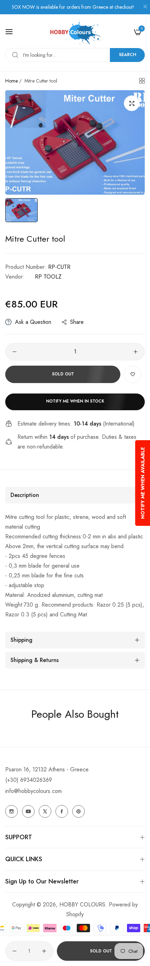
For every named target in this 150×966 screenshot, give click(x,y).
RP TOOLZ (48, 277)
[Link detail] (11, 811)
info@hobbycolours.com (33, 791)
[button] (132, 374)
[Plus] (135, 352)
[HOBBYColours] (75, 32)
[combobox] (75, 55)
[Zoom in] (132, 103)
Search (127, 55)
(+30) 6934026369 (28, 780)
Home (11, 80)
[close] (145, 7)
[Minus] (14, 352)
